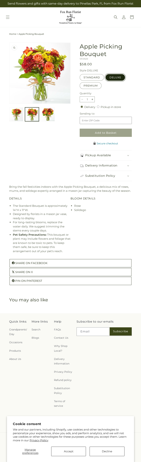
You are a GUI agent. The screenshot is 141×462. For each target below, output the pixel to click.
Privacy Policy (39, 440)
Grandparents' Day (18, 332)
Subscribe (120, 331)
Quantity (85, 93)
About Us (15, 359)
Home (12, 34)
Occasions (15, 342)
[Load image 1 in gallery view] (16, 114)
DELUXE (115, 77)
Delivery (90, 107)
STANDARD (92, 77)
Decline (107, 451)
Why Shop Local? (60, 348)
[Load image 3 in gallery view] (48, 114)
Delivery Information (61, 361)
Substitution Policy (62, 390)
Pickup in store (111, 107)
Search (36, 329)
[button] (8, 17)
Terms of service (59, 403)
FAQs (57, 329)
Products (15, 350)
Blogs (35, 337)
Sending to (93, 114)
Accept (68, 451)
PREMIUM (91, 85)
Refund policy (63, 380)
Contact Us (61, 337)
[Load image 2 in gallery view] (32, 114)
